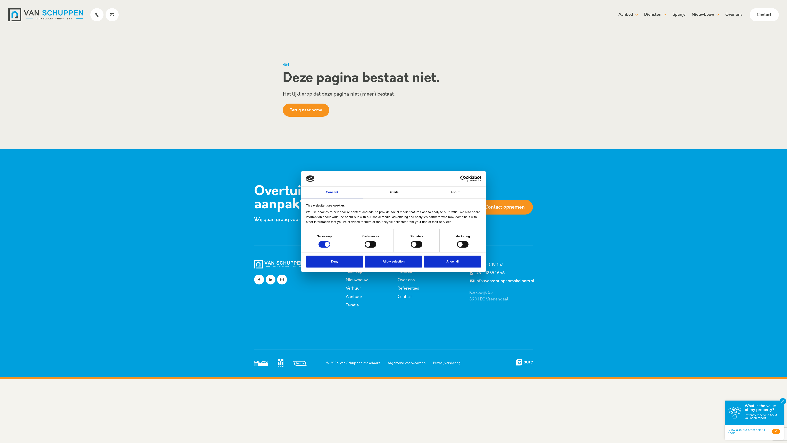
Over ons (734, 14)
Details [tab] (394, 192)
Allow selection (394, 261)
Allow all (452, 261)
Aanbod (625, 14)
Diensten (652, 14)
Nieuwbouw (703, 14)
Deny (334, 261)
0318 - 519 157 (489, 264)
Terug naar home (306, 110)
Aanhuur (354, 296)
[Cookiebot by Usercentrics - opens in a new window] (463, 179)
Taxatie (352, 305)
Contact (764, 15)
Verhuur (353, 288)
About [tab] (454, 192)
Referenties (408, 288)
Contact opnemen (505, 207)
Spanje (679, 14)
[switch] (370, 244)
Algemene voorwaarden (407, 363)
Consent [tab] (332, 192)
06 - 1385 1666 (490, 273)
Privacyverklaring (447, 363)
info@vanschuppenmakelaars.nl (505, 281)
